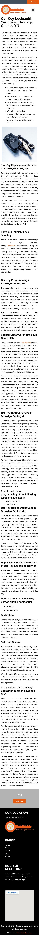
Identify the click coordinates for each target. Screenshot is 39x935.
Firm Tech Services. (24, 933)
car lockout (26, 343)
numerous (11, 246)
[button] (33, 10)
